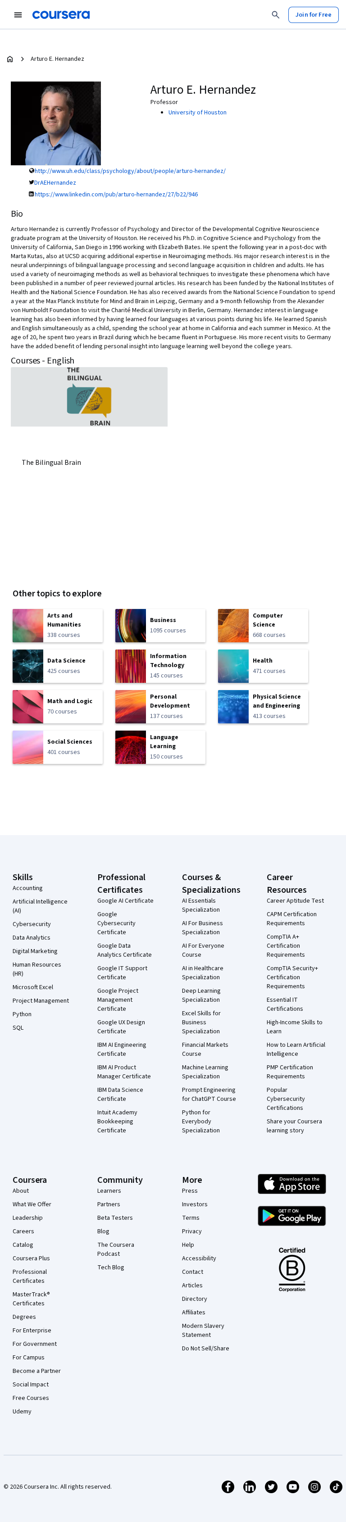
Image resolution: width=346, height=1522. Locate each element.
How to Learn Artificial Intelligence (296, 1049)
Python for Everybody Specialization (201, 1121)
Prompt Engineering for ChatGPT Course (209, 1095)
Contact (192, 1272)
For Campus (29, 1357)
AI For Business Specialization (202, 928)
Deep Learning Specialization (201, 995)
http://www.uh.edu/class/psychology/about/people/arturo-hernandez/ (130, 171)
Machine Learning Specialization (205, 1072)
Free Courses (31, 1398)
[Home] (10, 59)
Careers (23, 1231)
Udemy (22, 1411)
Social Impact (31, 1384)
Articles (192, 1285)
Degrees (24, 1317)
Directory (194, 1299)
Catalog (23, 1244)
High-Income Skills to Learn (295, 1027)
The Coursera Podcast (115, 1249)
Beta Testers (115, 1217)
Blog (103, 1231)
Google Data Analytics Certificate (124, 950)
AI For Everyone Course (203, 950)
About (21, 1190)
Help (188, 1244)
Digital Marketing (35, 951)
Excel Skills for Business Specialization (201, 1022)
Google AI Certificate (125, 900)
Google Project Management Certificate (117, 999)
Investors (195, 1204)
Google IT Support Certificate (122, 973)
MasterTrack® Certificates (31, 1299)
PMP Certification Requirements (290, 1072)
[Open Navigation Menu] (18, 15)
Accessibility (199, 1258)
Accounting (28, 888)
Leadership (28, 1217)
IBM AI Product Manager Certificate (124, 1072)
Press (190, 1190)
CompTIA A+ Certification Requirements (286, 945)
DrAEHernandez (55, 182)
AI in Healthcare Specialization (202, 973)
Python (22, 1014)
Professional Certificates (30, 1277)
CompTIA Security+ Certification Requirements (292, 977)
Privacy (192, 1231)
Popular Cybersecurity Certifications (286, 1099)
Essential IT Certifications (285, 1004)
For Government (35, 1344)
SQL (18, 1027)
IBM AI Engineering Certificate (121, 1049)
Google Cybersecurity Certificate (116, 923)
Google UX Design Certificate (121, 1027)
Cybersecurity (32, 924)
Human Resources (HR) (37, 969)
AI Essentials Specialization (201, 905)
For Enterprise (32, 1330)
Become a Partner (37, 1371)
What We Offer (32, 1204)
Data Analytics (31, 937)
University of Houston (197, 112)
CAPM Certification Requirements (292, 919)
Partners (108, 1204)
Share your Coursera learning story (294, 1126)
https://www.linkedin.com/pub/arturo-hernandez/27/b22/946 (116, 194)
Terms (191, 1217)
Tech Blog (110, 1267)
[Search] (276, 15)
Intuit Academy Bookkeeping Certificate (117, 1121)
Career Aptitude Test (295, 900)
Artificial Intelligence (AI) (40, 906)
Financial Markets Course (205, 1049)
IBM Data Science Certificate (120, 1095)
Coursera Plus (31, 1258)
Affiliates (193, 1312)
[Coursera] (61, 15)
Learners (109, 1190)
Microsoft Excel (33, 987)
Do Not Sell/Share (205, 1348)
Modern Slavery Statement (203, 1331)
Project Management (41, 1000)
